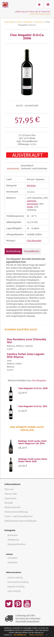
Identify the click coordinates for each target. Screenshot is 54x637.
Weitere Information (36, 635)
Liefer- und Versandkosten (18, 516)
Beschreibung (13, 251)
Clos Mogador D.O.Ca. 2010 (33, 388)
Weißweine (13, 539)
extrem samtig (15, 577)
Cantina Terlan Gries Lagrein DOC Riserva (25, 355)
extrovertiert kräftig (18, 582)
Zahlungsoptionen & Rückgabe (20, 520)
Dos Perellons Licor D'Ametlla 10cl (26, 341)
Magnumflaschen (17, 544)
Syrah (30, 206)
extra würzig (14, 591)
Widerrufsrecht (12, 507)
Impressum (10, 498)
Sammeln (12, 562)
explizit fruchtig (16, 586)
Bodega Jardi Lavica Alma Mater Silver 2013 (32, 460)
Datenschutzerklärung (16, 511)
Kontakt (8, 502)
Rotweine (13, 535)
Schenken (12, 558)
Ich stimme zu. (20, 635)
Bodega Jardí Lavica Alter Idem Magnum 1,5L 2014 (32, 442)
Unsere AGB (10, 493)
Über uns (9, 489)
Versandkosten (31, 251)
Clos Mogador (34, 240)
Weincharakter (13, 572)
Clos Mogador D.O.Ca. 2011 (32, 406)
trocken (31, 191)
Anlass (9, 554)
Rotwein (31, 185)
